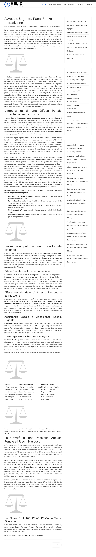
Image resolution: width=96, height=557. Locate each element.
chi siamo (89, 4)
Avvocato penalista (69, 4)
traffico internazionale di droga (76, 114)
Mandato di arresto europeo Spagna (77, 27)
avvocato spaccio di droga (76, 84)
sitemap (80, 4)
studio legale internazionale (77, 72)
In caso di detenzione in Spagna (75, 56)
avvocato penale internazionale (73, 107)
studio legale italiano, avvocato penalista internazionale (74, 91)
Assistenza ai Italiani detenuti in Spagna (77, 38)
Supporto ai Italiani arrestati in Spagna (77, 49)
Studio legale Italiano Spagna (77, 33)
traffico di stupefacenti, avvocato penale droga (75, 78)
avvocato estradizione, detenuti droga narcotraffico (77, 121)
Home (44, 4)
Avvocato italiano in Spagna (77, 44)
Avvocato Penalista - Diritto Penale (77, 128)
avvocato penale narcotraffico (73, 99)
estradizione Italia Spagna (76, 21)
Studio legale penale (54, 4)
